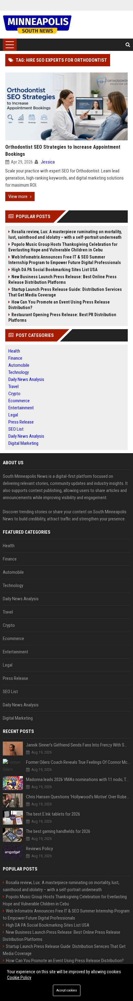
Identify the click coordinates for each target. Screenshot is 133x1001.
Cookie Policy (19, 977)
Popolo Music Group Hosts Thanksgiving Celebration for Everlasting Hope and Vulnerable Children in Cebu (63, 247)
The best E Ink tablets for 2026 (53, 814)
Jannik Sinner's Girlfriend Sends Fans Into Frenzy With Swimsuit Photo (78, 745)
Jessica (48, 161)
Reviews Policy (39, 848)
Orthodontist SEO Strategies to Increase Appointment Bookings (62, 150)
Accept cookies (66, 990)
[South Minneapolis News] (37, 24)
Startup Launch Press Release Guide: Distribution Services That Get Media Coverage (65, 292)
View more (18, 196)
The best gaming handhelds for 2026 (58, 831)
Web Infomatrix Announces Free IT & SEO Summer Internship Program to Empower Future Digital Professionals (64, 259)
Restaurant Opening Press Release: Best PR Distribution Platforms (62, 317)
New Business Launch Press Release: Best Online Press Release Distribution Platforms (62, 279)
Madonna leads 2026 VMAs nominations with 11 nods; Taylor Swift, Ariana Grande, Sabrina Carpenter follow (78, 779)
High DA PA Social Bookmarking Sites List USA (54, 269)
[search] (128, 45)
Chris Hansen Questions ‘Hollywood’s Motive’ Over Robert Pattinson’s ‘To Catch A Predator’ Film (78, 797)
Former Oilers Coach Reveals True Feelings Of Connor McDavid (78, 762)
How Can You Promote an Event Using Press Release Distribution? (59, 305)
